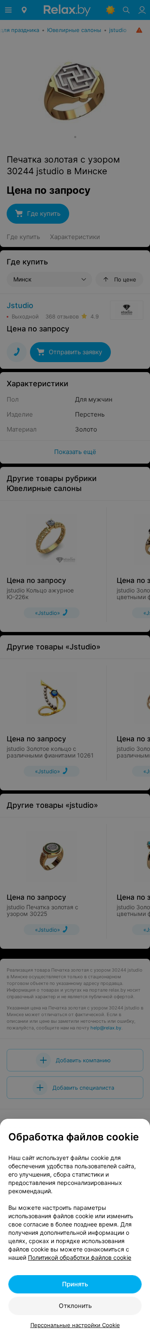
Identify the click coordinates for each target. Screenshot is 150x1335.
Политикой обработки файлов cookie (79, 1257)
